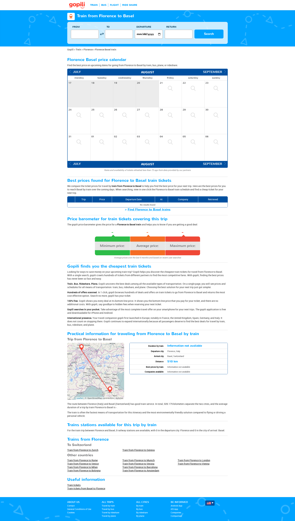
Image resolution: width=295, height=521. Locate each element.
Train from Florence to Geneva (138, 450)
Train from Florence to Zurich (82, 450)
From (76, 27)
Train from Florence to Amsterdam (140, 470)
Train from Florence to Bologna (84, 470)
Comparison (176, 516)
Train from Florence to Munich (138, 460)
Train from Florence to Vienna (193, 463)
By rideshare (142, 512)
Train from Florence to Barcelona (140, 467)
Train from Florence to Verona (138, 463)
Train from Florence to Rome (82, 460)
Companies (176, 512)
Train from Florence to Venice (83, 463)
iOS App (174, 509)
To (108, 27)
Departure (143, 27)
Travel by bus (108, 509)
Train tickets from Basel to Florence (86, 488)
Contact (71, 505)
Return (171, 27)
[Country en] (210, 503)
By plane (140, 516)
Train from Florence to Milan (82, 467)
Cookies (71, 512)
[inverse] (102, 34)
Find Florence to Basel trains (149, 209)
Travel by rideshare (110, 512)
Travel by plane (109, 516)
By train (139, 505)
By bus (139, 509)
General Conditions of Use (79, 509)
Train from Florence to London (194, 460)
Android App (176, 505)
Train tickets (74, 485)
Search (209, 34)
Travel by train (108, 505)
